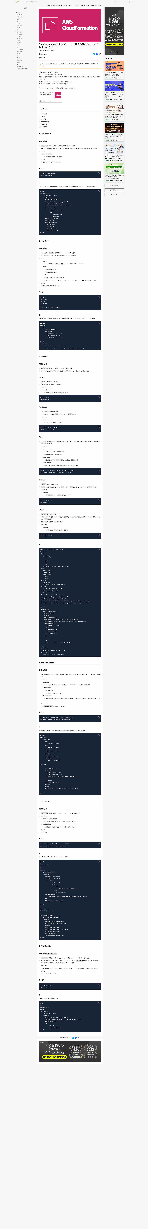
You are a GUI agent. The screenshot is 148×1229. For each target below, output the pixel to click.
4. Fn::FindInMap (20, 49)
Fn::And (19, 36)
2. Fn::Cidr (18, 23)
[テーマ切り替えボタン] (132, 2)
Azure (75, 5)
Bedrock (63, 5)
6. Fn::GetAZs (19, 66)
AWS (54, 5)
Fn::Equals (19, 38)
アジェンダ (18, 12)
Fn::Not (19, 43)
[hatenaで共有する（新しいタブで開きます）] (94, 54)
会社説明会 (86, 5)
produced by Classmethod (33, 2)
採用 (100, 5)
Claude (58, 5)
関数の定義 (19, 17)
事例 (96, 5)
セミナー (80, 5)
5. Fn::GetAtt (19, 58)
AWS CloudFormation (44, 50)
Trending (49, 5)
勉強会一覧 (114, 195)
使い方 (18, 19)
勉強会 (92, 5)
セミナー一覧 (114, 185)
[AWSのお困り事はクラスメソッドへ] (70, 1051)
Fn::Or (18, 45)
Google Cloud (69, 5)
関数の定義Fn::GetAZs (22, 68)
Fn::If (18, 40)
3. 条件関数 (18, 32)
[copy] (99, 173)
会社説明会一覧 (114, 190)
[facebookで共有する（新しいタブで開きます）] (97, 54)
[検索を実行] (115, 2)
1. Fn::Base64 (19, 14)
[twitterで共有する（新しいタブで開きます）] (100, 54)
